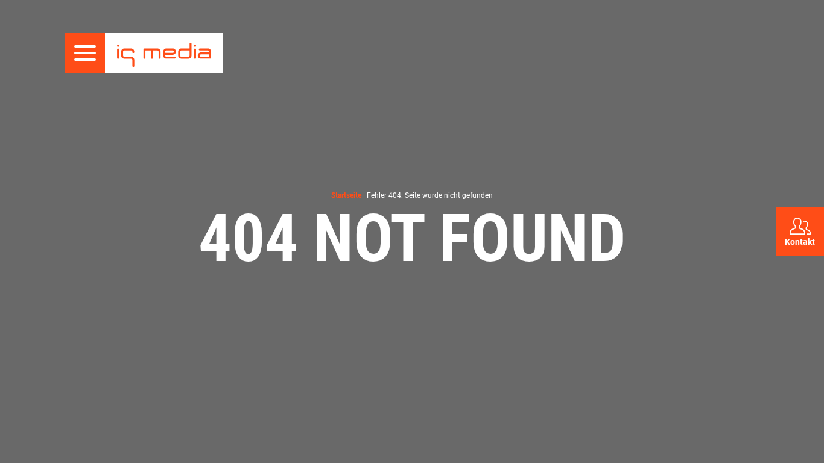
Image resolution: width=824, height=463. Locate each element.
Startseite (346, 195)
